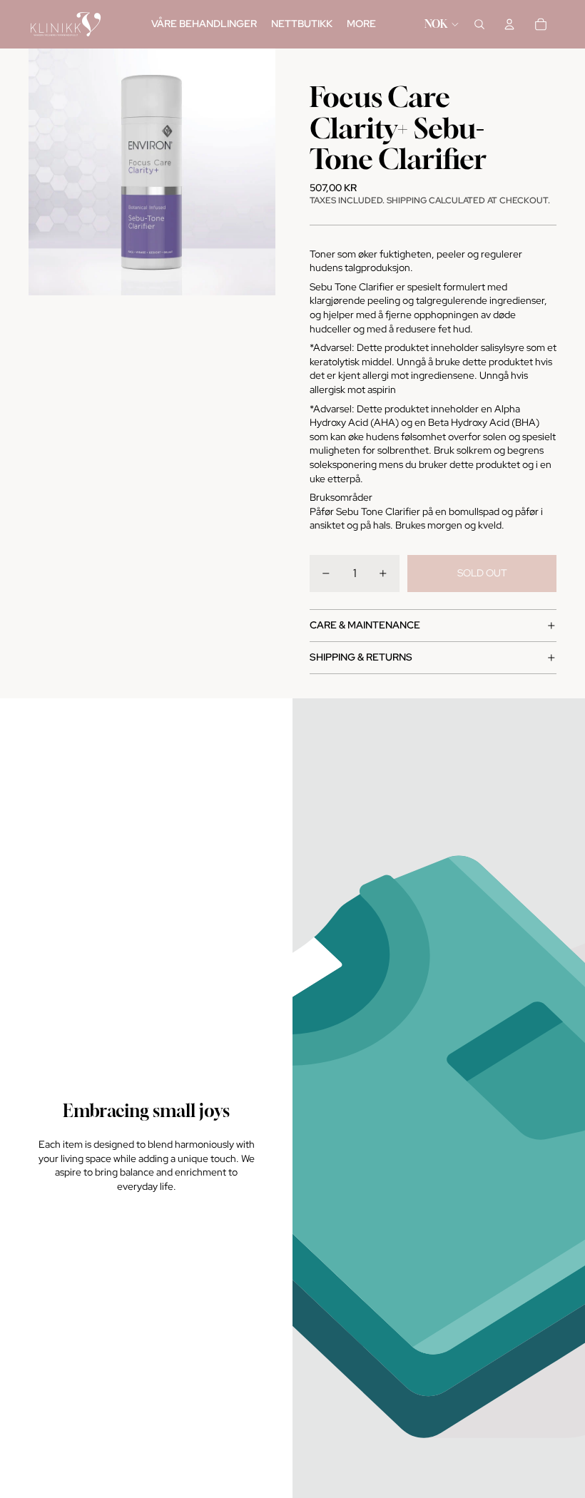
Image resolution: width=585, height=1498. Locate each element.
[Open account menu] (509, 24)
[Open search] (479, 24)
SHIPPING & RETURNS (361, 657)
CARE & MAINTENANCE (365, 624)
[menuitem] (361, 24)
